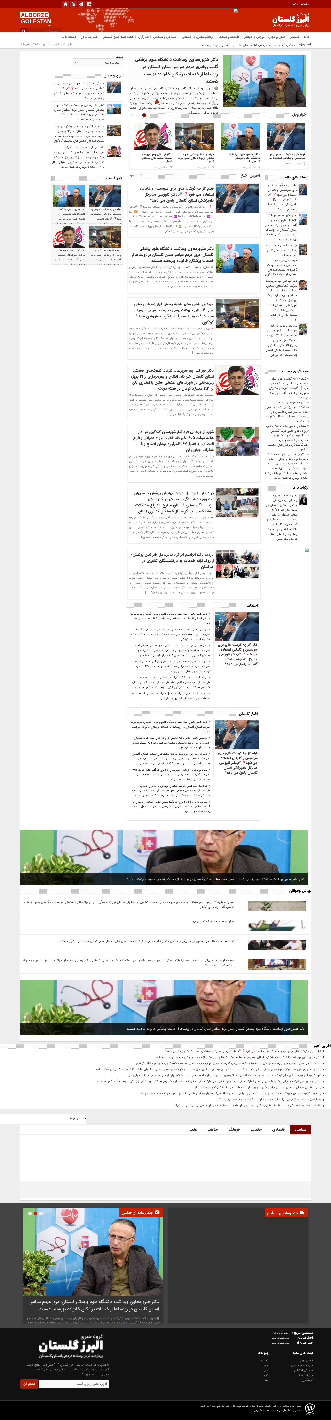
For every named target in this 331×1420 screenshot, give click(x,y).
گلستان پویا (306, 1360)
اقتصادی (278, 1129)
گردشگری (307, 1379)
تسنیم (264, 1360)
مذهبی (212, 1129)
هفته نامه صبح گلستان (118, 36)
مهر (266, 1379)
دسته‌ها (119, 57)
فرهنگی (234, 1129)
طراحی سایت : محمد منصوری (270, 1410)
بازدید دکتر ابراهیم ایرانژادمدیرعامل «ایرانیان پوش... (198, 158)
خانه (307, 36)
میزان (264, 1370)
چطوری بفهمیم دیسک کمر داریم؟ (213, 921)
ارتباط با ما (69, 36)
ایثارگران (143, 36)
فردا (265, 1375)
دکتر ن (291, 45)
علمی (193, 1129)
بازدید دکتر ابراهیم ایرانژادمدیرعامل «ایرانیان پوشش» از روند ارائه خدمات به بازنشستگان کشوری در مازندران (172, 561)
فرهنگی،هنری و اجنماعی (198, 36)
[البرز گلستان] (61, 1360)
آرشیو (133, 175)
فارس (264, 1365)
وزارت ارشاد (306, 1375)
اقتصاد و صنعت (228, 36)
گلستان (294, 36)
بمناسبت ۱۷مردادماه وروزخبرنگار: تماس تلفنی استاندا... (157, 158)
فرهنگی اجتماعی (303, 1370)
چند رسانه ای (89, 36)
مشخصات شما (300, 4)
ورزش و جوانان (254, 36)
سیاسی (300, 1129)
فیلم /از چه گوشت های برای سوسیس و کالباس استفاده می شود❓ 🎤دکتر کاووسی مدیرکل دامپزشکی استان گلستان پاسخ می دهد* (281, 197)
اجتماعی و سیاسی (165, 36)
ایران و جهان (276, 36)
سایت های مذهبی (302, 1365)
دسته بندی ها (77, 1118)
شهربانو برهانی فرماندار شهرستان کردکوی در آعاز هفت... (290, 158)
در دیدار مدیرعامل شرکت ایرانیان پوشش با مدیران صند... (244, 158)
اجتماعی (256, 1129)
